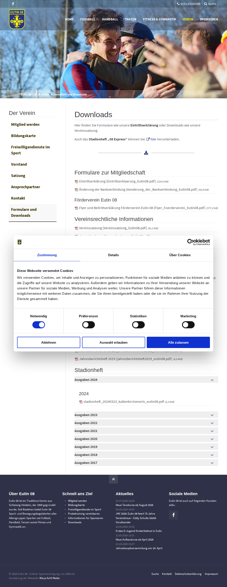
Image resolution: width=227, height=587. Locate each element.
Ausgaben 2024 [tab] (85, 379)
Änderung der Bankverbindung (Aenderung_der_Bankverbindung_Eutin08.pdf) (144, 189)
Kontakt (18, 198)
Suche (155, 574)
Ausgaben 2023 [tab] (85, 415)
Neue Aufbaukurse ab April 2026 (134, 539)
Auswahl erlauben (113, 342)
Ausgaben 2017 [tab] (85, 462)
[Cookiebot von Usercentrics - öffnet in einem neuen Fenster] (190, 242)
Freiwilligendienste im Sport (30, 149)
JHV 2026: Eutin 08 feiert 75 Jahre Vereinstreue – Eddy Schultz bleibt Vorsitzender (136, 518)
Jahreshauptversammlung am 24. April (139, 548)
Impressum (211, 574)
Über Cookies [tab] (180, 255)
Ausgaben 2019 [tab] (85, 446)
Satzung (18, 175)
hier (154, 139)
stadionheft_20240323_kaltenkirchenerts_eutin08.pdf (129, 401)
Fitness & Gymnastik (159, 19)
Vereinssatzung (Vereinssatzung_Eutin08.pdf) (118, 228)
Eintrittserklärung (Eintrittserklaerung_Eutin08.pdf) (123, 181)
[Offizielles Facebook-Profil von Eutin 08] (13, 4)
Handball (110, 19)
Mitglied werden (25, 124)
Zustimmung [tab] (47, 255)
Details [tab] (113, 255)
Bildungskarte (23, 135)
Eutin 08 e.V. (29, 94)
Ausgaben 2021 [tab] (85, 430)
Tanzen (130, 19)
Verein (188, 19)
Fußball (87, 19)
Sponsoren (209, 19)
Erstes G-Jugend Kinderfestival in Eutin (139, 531)
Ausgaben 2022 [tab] (85, 422)
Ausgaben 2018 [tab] (85, 454)
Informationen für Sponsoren (85, 518)
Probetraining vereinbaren (84, 513)
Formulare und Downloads (24, 212)
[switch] (88, 324)
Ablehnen (48, 342)
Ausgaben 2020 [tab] (85, 438)
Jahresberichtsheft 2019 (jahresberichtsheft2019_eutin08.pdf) (131, 358)
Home (69, 19)
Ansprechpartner (25, 186)
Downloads (74, 522)
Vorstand (19, 164)
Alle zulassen (178, 342)
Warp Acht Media (49, 578)
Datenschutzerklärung (188, 574)
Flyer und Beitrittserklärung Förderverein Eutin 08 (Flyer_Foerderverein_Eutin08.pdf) (148, 207)
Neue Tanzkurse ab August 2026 (134, 505)
